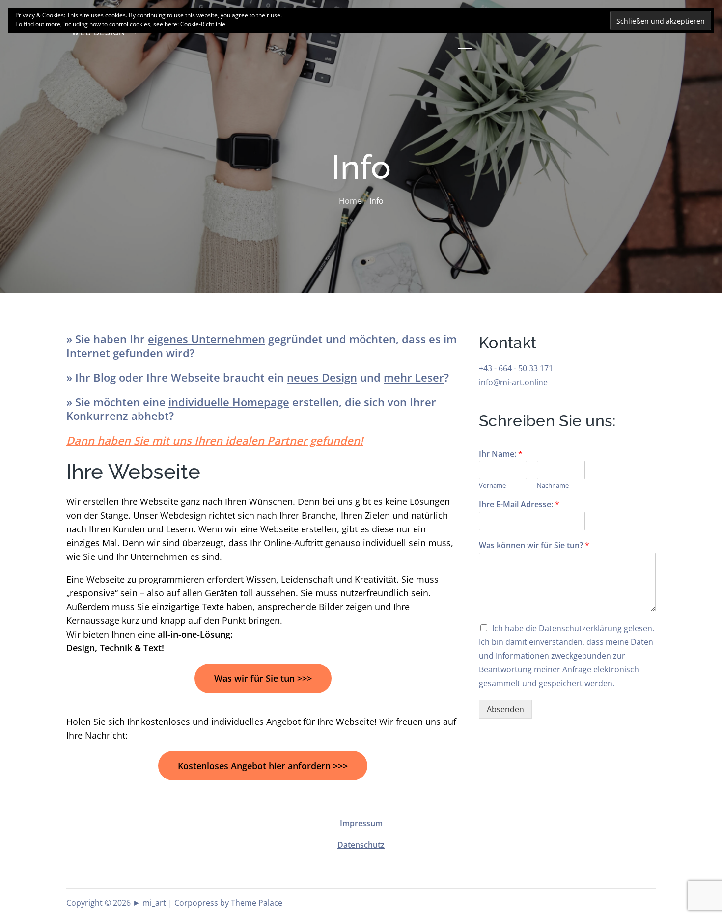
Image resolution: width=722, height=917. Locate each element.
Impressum (361, 823)
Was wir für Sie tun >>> (263, 678)
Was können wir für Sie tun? (534, 545)
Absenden (505, 709)
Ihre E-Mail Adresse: (519, 505)
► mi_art (149, 902)
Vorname (492, 485)
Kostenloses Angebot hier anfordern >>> (263, 766)
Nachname (553, 485)
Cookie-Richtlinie (202, 24)
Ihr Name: (501, 454)
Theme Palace (256, 902)
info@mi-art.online (513, 382)
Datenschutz (361, 844)
